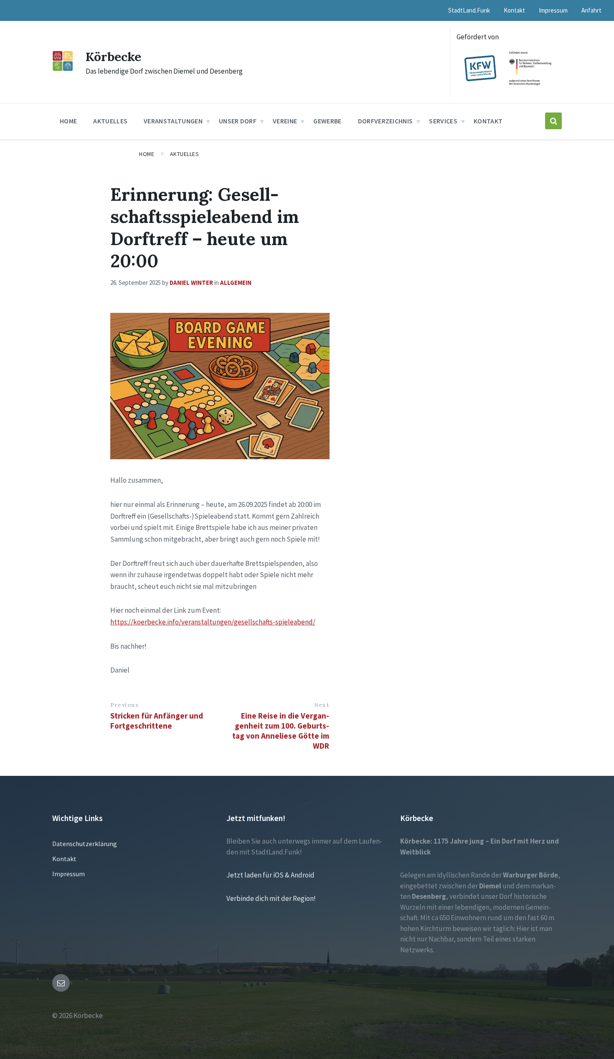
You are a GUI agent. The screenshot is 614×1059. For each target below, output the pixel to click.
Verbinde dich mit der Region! (271, 898)
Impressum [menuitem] (553, 10)
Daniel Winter (191, 282)
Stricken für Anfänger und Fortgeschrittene (156, 721)
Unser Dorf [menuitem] (237, 121)
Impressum (68, 874)
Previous (124, 705)
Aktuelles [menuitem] (110, 121)
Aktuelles (184, 154)
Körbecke (113, 56)
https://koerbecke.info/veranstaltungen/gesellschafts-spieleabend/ (212, 622)
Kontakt (64, 858)
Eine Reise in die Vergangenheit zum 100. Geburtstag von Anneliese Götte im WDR (280, 731)
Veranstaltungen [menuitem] (173, 121)
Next (321, 705)
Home (146, 154)
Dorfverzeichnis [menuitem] (385, 121)
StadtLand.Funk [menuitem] (469, 10)
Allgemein (235, 282)
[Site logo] (62, 68)
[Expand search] (553, 121)
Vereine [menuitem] (285, 121)
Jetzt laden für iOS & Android (270, 875)
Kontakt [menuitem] (514, 10)
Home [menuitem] (68, 121)
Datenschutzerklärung (84, 843)
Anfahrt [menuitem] (591, 10)
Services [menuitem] (443, 121)
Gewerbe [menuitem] (327, 121)
